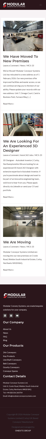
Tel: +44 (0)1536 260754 (13, 393)
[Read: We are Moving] (23, 221)
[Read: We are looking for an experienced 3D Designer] (23, 124)
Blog (5, 340)
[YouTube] (17, 316)
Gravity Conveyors (11, 367)
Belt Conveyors (9, 363)
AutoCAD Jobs (26, 155)
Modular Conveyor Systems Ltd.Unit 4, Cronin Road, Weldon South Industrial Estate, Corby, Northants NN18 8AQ (20, 386)
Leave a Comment (11, 65)
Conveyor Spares (10, 371)
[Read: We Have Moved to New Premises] (23, 36)
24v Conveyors (9, 352)
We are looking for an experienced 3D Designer (21, 146)
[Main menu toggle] (40, 5)
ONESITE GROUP (23, 430)
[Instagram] (11, 316)
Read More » (8, 103)
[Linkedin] (5, 316)
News (22, 65)
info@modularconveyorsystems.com (22, 396)
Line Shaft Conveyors (12, 360)
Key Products (9, 356)
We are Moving (17, 242)
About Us (7, 329)
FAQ (5, 336)
